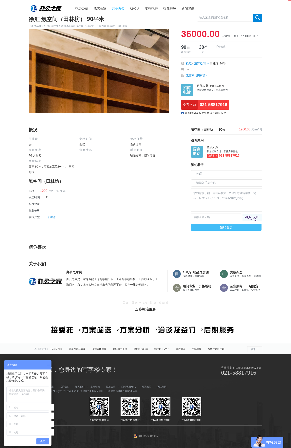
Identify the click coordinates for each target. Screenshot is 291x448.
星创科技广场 (141, 348)
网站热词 (161, 386)
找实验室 (100, 8)
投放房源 (169, 8)
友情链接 (95, 386)
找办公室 (81, 8)
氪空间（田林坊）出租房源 (113, 26)
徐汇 (189, 63)
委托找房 (151, 8)
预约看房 (226, 227)
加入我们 (80, 386)
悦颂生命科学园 (216, 348)
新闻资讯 (188, 8)
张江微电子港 (120, 348)
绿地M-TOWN (161, 348)
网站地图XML (128, 386)
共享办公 (118, 8)
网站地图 (146, 386)
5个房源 (51, 217)
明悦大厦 (196, 348)
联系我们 (64, 386)
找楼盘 (135, 8)
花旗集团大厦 (99, 348)
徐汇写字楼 (53, 26)
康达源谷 (180, 348)
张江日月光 (56, 348)
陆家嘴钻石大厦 (77, 348)
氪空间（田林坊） (86, 26)
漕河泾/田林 (67, 26)
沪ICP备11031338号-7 (86, 391)
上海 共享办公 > (38, 26)
